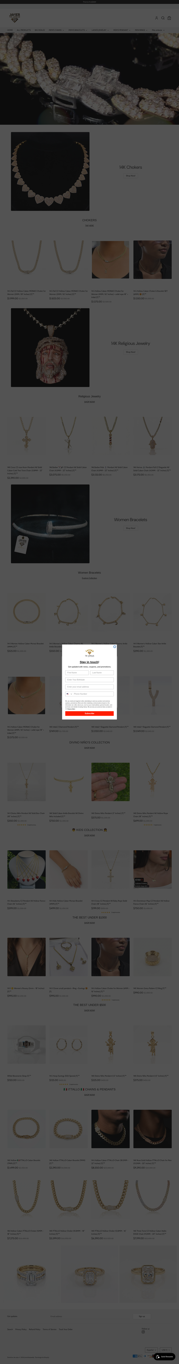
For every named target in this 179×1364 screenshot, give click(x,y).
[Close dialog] (114, 646)
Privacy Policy (71, 708)
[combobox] (69, 694)
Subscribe (89, 713)
